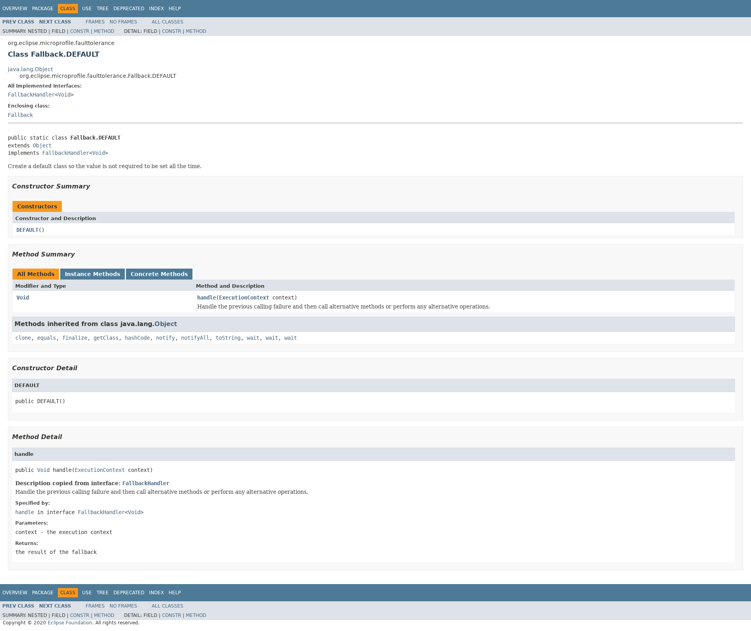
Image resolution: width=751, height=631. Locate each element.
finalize (74, 338)
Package (43, 8)
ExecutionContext (244, 297)
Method (104, 31)
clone (23, 338)
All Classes (167, 22)
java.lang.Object (30, 69)
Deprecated (128, 8)
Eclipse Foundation (70, 623)
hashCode (137, 338)
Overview (14, 8)
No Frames (123, 22)
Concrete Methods (159, 274)
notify (165, 338)
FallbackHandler (31, 94)
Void (64, 94)
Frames (95, 22)
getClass (106, 338)
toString (228, 338)
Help (175, 8)
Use (87, 8)
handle (206, 297)
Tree (103, 8)
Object (42, 145)
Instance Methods (92, 274)
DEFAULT (27, 230)
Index (156, 8)
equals (46, 338)
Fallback (20, 115)
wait (253, 338)
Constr (79, 31)
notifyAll (195, 338)
